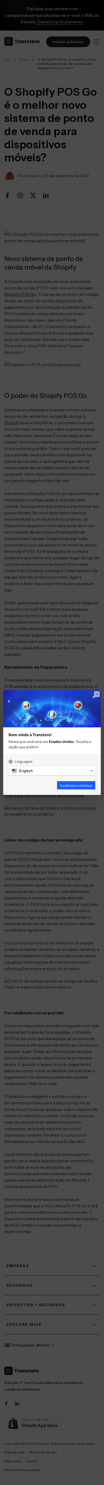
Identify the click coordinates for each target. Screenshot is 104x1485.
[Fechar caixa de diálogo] (97, 694)
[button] (52, 771)
